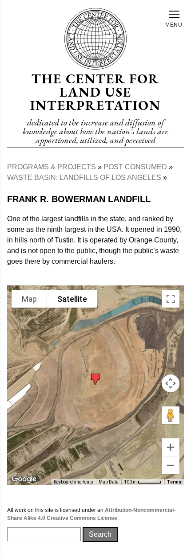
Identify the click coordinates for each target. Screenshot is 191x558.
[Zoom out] (170, 465)
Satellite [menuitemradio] (72, 299)
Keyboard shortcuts (73, 482)
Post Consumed (135, 167)
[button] (95, 378)
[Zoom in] (170, 447)
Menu (174, 25)
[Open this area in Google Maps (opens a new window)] (24, 479)
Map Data (109, 482)
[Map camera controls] (170, 383)
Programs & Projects (51, 167)
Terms (174, 482)
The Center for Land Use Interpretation (95, 92)
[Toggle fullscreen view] (170, 299)
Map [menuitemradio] (29, 299)
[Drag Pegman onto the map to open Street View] (170, 415)
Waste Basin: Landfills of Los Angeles (84, 177)
